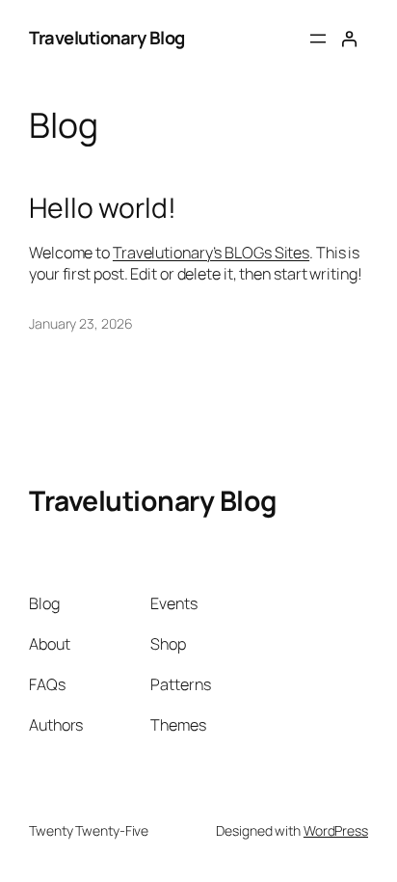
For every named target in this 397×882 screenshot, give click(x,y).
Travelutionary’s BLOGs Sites (211, 252)
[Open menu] (318, 38)
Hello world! (102, 208)
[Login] (349, 38)
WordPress (336, 830)
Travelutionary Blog (107, 37)
